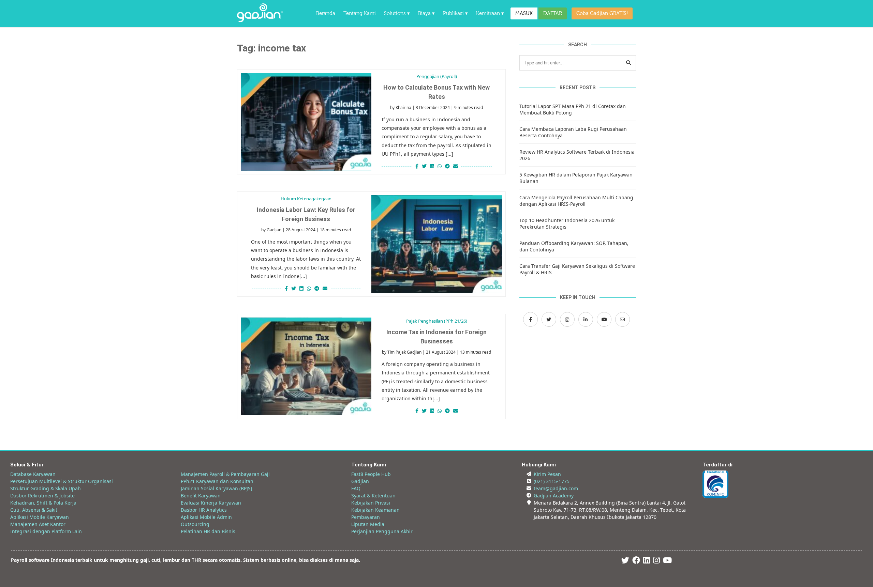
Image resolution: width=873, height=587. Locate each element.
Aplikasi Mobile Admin (206, 517)
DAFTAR (552, 13)
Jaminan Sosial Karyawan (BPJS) (216, 488)
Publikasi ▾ (455, 13)
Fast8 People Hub (371, 474)
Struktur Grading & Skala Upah (45, 488)
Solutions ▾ (397, 13)
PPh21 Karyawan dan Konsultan (217, 481)
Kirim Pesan (547, 474)
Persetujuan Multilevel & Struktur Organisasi (61, 481)
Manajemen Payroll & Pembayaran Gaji (225, 474)
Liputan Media (367, 524)
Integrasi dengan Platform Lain (46, 531)
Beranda (325, 13)
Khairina (403, 107)
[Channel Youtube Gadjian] (604, 319)
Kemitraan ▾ (490, 13)
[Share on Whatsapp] (439, 166)
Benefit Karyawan (201, 495)
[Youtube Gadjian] (667, 561)
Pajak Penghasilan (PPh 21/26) (436, 321)
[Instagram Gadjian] (567, 319)
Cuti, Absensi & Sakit (33, 510)
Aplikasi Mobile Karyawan (39, 517)
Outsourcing (195, 524)
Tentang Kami (359, 13)
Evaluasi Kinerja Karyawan (211, 502)
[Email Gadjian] (622, 319)
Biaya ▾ (426, 13)
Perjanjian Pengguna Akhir (382, 531)
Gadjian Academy (554, 495)
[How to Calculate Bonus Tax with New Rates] (306, 122)
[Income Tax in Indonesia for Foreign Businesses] (306, 366)
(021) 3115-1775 (551, 481)
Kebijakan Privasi (370, 502)
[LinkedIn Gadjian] (585, 319)
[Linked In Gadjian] (646, 561)
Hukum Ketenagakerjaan (306, 199)
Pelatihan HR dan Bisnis (208, 531)
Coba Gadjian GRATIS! (602, 13)
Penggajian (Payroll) (436, 76)
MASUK (524, 13)
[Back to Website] (260, 20)
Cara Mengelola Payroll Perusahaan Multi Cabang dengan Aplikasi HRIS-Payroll (576, 200)
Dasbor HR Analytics (204, 510)
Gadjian (274, 230)
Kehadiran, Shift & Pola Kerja (43, 502)
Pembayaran (365, 517)
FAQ (355, 488)
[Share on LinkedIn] (432, 166)
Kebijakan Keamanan (375, 510)
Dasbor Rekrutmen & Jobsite (42, 495)
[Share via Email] (456, 166)
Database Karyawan (33, 474)
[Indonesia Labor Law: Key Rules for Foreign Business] (436, 244)
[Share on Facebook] (416, 166)
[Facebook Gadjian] (530, 319)
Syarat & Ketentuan (373, 495)
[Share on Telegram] (447, 166)
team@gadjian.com (556, 488)
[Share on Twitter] (424, 166)
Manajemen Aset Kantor (37, 524)
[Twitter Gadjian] (549, 319)
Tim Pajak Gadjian (404, 352)
